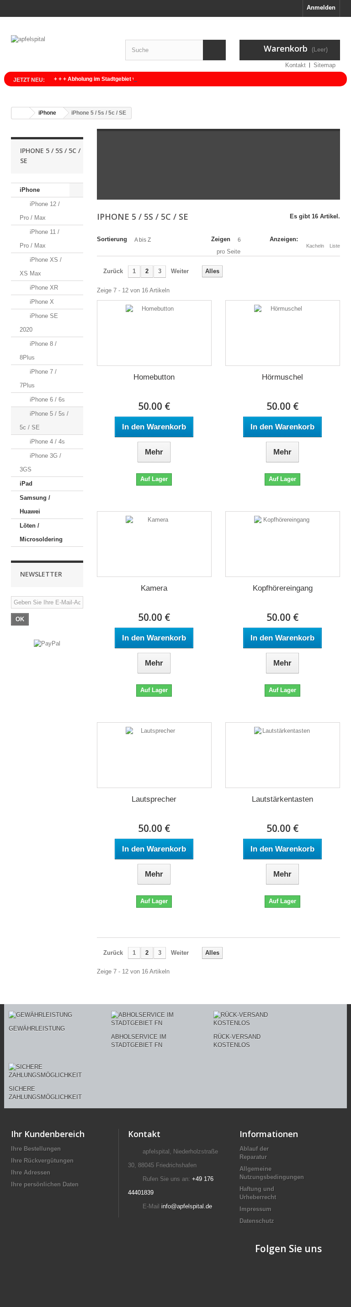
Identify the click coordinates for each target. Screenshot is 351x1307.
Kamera (154, 588)
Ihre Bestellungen (36, 1148)
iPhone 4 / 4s (46, 441)
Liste (335, 246)
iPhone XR (43, 287)
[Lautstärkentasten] (282, 755)
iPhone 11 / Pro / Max (39, 238)
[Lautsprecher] (154, 755)
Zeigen (220, 239)
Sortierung (112, 239)
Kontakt (295, 65)
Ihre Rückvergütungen (42, 1160)
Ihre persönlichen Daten (45, 1184)
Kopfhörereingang (283, 588)
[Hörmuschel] (282, 333)
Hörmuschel (282, 377)
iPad (26, 483)
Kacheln (315, 246)
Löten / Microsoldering (41, 532)
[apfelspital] (61, 52)
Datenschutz (256, 1220)
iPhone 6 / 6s (46, 399)
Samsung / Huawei (35, 504)
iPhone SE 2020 (39, 322)
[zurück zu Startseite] (20, 113)
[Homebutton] (154, 333)
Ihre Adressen (30, 1172)
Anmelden (321, 7)
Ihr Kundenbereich (48, 1133)
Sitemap (324, 65)
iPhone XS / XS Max (41, 266)
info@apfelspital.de (186, 1206)
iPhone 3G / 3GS (40, 462)
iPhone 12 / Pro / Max (40, 211)
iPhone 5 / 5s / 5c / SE (44, 420)
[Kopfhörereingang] (282, 544)
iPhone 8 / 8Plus (38, 350)
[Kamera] (154, 544)
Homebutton (154, 377)
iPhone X (41, 301)
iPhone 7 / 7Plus (38, 378)
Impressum (255, 1209)
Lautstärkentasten (282, 799)
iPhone (30, 189)
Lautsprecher (154, 799)
